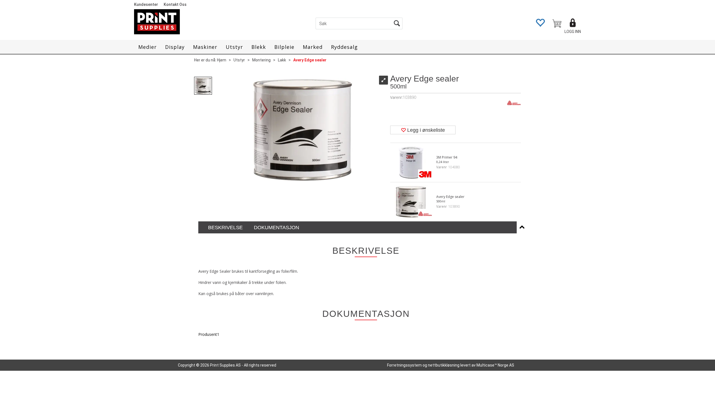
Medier (147, 47)
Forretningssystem (404, 365)
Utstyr (234, 47)
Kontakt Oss (175, 4)
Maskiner (205, 47)
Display (175, 47)
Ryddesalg (344, 47)
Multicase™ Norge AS (495, 365)
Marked (313, 47)
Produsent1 (208, 334)
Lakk (282, 60)
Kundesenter (146, 4)
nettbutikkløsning (443, 365)
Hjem (221, 60)
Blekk (258, 47)
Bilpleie (284, 47)
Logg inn (572, 31)
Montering (261, 60)
